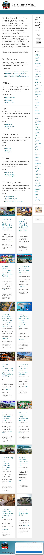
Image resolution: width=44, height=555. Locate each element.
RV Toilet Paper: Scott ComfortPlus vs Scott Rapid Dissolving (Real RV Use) (7, 271)
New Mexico (37, 129)
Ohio (36, 135)
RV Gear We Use (9, 172)
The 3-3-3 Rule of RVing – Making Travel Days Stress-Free (24, 270)
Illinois (36, 99)
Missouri (37, 116)
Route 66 (37, 151)
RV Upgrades (8, 152)
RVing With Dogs (9, 102)
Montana (37, 118)
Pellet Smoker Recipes (10, 200)
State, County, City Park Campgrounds (38, 187)
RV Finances (8, 99)
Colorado (37, 73)
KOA (36, 107)
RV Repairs (8, 150)
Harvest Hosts (38, 94)
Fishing (36, 79)
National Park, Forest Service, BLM (38, 121)
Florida (36, 81)
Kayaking (37, 105)
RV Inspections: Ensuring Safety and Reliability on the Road (24, 417)
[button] (41, 543)
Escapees (37, 77)
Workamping (8, 100)
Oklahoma (37, 137)
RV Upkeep (8, 148)
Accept (29, 551)
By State (37, 68)
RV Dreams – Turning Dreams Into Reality (15, 73)
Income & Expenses (6, 440)
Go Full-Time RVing (23, 4)
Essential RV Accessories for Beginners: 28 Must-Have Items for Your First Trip (7, 224)
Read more (10, 241)
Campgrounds (9, 128)
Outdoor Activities (9, 126)
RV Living (22, 246)
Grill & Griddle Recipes (11, 198)
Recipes (36, 149)
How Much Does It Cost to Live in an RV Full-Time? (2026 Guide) (7, 417)
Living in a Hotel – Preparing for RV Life (15, 75)
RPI (35, 152)
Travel (24, 295)
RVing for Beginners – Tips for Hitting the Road (17, 76)
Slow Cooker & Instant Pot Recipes (14, 201)
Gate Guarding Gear (10, 176)
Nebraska (37, 126)
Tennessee (37, 189)
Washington (37, 199)
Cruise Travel (38, 74)
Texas (36, 191)
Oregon (36, 138)
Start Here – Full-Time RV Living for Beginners (17, 72)
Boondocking (38, 63)
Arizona (36, 60)
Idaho (36, 97)
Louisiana (37, 108)
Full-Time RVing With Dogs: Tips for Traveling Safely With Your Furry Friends (7, 463)
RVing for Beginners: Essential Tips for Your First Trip (23, 461)
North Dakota (38, 130)
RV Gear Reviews (9, 174)
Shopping (37, 173)
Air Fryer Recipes (9, 196)
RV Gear (5, 244)
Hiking (36, 96)
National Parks (38, 124)
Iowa (36, 104)
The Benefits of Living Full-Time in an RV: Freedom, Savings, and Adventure (24, 369)
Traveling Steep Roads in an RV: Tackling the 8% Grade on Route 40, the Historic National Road (7, 320)
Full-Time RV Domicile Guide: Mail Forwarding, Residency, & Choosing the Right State (23, 225)
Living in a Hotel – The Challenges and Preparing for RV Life (7, 513)
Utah (36, 197)
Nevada (36, 127)
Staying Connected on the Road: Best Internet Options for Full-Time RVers (24, 320)
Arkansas (37, 61)
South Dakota (38, 182)
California (37, 69)
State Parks (37, 183)
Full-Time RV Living (10, 97)
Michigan (37, 110)
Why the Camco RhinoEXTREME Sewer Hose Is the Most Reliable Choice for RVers (7, 370)
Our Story (35, 542)
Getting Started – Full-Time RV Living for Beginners (7, 246)
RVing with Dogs (5, 490)
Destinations (8, 124)
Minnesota (37, 115)
